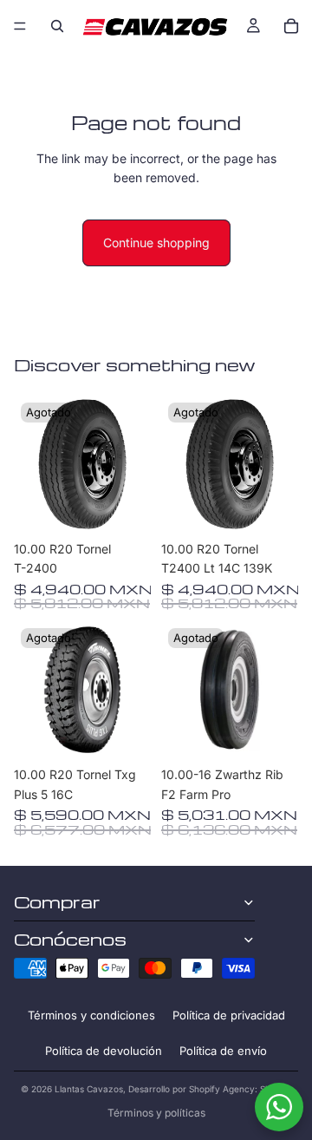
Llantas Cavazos (89, 1089)
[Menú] (20, 26)
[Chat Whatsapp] (279, 1107)
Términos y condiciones (91, 1015)
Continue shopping (156, 242)
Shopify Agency (222, 1089)
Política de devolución (103, 1051)
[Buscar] (57, 26)
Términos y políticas (156, 1112)
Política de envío (223, 1051)
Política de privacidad (228, 1015)
